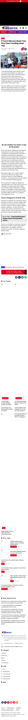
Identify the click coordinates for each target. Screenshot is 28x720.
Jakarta (3, 660)
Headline (3, 653)
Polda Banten (6, 679)
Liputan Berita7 (4, 48)
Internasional (4, 663)
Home (3, 708)
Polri (4, 669)
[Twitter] (19, 277)
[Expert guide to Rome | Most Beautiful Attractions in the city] (7, 471)
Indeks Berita (10, 708)
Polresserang (6, 676)
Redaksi (18, 708)
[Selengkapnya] (14, 632)
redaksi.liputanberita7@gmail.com (13, 646)
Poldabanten (6, 671)
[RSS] (17, 702)
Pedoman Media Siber (7, 710)
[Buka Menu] (23, 28)
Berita (2, 658)
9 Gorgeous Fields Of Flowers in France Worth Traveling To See (21, 415)
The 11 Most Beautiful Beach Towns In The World (20, 403)
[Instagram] (11, 702)
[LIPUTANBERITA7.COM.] (9, 28)
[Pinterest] (8, 702)
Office (17, 710)
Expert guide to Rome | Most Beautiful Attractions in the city (7, 533)
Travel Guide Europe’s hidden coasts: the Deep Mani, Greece (6, 403)
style (16, 267)
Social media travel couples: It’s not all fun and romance (20, 409)
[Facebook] (16, 277)
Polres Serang (6, 674)
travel (22, 267)
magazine (9, 267)
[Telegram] (22, 277)
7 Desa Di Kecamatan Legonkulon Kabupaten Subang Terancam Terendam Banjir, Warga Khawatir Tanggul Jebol (13, 616)
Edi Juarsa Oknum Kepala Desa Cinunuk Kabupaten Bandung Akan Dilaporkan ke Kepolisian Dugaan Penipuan (12, 611)
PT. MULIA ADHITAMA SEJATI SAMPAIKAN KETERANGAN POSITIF (11, 606)
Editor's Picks (5, 398)
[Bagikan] (25, 49)
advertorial (4, 655)
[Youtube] (14, 702)
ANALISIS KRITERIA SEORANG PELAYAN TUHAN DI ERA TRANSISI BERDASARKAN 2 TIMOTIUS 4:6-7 (13, 621)
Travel (3, 38)
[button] (20, 28)
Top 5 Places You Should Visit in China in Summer (7, 409)
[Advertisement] (14, 21)
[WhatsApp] (25, 277)
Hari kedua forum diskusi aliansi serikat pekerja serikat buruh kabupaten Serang (13, 602)
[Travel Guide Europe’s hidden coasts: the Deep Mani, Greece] (7, 341)
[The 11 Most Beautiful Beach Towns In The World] (21, 341)
